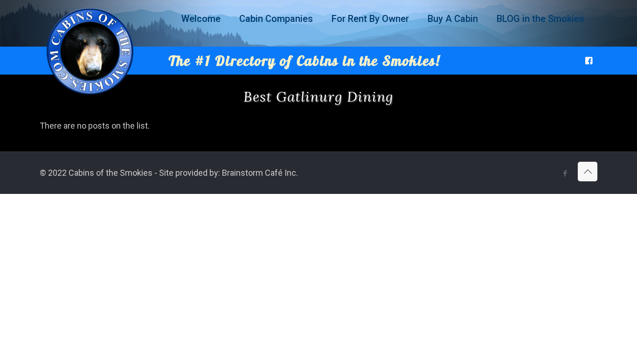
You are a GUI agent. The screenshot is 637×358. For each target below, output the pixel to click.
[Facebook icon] (564, 173)
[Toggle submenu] (201, 42)
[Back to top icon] (587, 171)
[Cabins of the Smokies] (90, 95)
